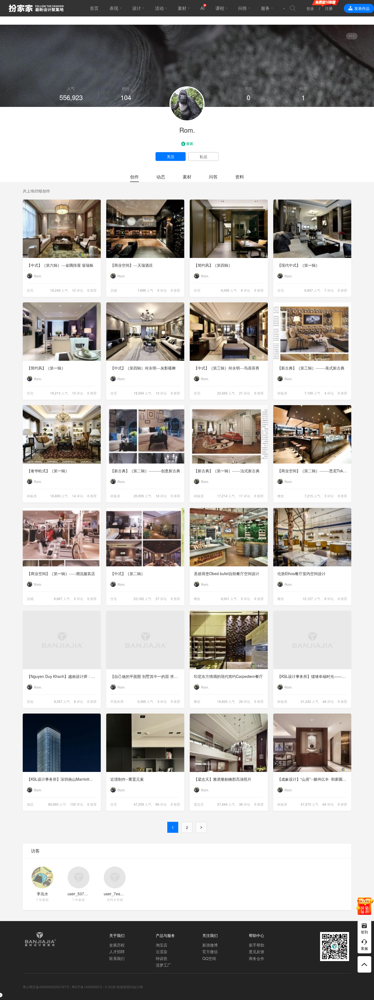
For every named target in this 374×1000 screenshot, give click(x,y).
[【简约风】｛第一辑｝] (62, 331)
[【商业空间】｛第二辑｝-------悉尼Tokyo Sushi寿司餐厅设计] (312, 434)
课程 (219, 8)
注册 (329, 8)
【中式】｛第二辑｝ (127, 573)
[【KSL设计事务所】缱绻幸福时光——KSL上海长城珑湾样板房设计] (312, 640)
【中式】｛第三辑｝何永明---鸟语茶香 (226, 368)
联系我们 (117, 958)
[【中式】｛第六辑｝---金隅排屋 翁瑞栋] (62, 229)
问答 (242, 8)
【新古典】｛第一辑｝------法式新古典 (227, 470)
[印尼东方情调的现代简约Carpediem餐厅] (229, 640)
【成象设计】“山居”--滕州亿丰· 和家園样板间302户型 (314, 779)
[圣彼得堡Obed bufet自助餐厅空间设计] (229, 537)
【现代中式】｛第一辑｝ (298, 265)
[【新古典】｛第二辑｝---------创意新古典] (145, 434)
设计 (136, 8)
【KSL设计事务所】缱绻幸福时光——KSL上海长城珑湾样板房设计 (314, 676)
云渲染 (161, 951)
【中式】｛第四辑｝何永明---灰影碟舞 (143, 368)
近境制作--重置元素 (127, 779)
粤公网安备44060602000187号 (46, 986)
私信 (203, 156)
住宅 (30, 290)
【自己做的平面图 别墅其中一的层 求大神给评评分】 (147, 676)
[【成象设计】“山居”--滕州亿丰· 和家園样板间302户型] (312, 743)
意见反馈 (256, 951)
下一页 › (201, 827)
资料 (239, 177)
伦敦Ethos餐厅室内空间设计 (301, 573)
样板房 (282, 393)
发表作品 (362, 8)
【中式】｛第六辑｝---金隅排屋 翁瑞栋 (60, 265)
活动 (159, 8)
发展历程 (117, 945)
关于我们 (117, 935)
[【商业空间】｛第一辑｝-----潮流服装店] (62, 537)
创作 (134, 177)
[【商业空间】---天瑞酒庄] (145, 229)
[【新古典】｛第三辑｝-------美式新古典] (312, 331)
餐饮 (280, 495)
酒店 (30, 804)
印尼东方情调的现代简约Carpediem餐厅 (228, 676)
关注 (170, 156)
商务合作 (256, 958)
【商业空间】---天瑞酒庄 (131, 265)
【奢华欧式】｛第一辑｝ (48, 470)
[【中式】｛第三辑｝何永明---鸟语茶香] (229, 331)
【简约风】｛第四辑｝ (213, 265)
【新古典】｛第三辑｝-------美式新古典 (310, 368)
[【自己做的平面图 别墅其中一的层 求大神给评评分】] (145, 640)
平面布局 (116, 701)
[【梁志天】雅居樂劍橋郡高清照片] (229, 743)
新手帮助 (256, 945)
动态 (160, 177)
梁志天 (199, 804)
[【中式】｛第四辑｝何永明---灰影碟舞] (145, 331)
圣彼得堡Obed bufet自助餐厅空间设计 (226, 573)
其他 (30, 701)
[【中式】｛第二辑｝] (145, 537)
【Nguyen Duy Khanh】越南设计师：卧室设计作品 (64, 676)
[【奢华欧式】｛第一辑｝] (62, 434)
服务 (265, 8)
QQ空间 (209, 958)
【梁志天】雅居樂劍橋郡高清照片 (222, 779)
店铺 (113, 290)
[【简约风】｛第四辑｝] (229, 229)
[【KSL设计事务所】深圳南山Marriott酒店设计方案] (62, 743)
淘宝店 (161, 945)
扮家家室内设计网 (36, 8)
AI (202, 8)
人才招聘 (117, 951)
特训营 (161, 958)
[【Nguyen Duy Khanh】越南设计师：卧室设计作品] (62, 640)
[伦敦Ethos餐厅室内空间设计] (312, 537)
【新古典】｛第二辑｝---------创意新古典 (145, 470)
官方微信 (210, 951)
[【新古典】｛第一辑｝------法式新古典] (229, 434)
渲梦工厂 (163, 965)
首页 (94, 8)
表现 (114, 8)
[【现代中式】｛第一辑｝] (312, 229)
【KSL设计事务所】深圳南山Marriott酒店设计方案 (64, 779)
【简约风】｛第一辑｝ (46, 368)
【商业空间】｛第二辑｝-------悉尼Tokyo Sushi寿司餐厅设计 (314, 470)
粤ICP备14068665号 (87, 986)
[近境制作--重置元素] (145, 743)
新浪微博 (210, 945)
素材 (182, 8)
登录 (310, 8)
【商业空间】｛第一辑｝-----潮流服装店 (61, 573)
